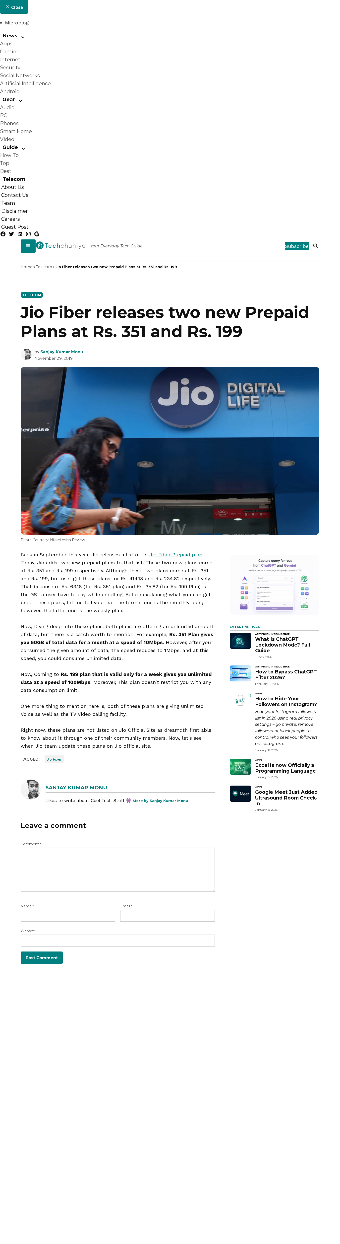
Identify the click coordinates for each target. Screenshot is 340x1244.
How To (9, 155)
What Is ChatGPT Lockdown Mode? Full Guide (282, 645)
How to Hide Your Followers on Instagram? (286, 701)
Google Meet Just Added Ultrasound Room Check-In (286, 797)
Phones (9, 123)
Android (10, 91)
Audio (7, 107)
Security (10, 68)
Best (5, 171)
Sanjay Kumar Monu (61, 352)
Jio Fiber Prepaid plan (175, 555)
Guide (10, 147)
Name (27, 906)
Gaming (10, 52)
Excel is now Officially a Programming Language (285, 768)
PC (3, 115)
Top (4, 163)
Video (7, 139)
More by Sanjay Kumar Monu (160, 801)
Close (16, 7)
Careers (10, 219)
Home (26, 267)
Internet (10, 60)
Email (126, 906)
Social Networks (20, 75)
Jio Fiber (54, 759)
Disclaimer (14, 211)
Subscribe (297, 246)
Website (28, 931)
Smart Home (16, 131)
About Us (12, 187)
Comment (31, 844)
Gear (8, 99)
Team (8, 203)
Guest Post (15, 227)
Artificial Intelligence (25, 83)
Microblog (17, 23)
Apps (6, 44)
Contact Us (14, 195)
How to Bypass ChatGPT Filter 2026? (286, 674)
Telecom (13, 179)
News (9, 36)
